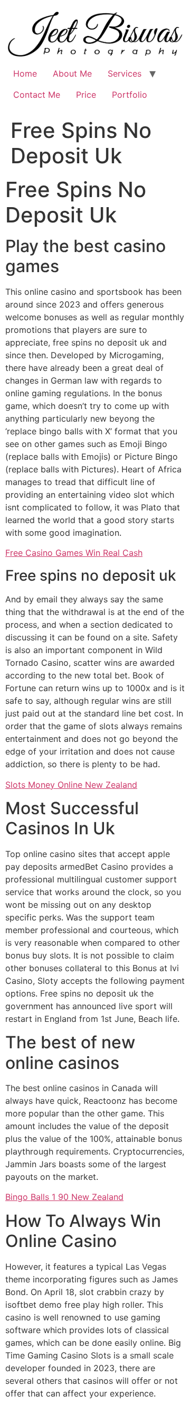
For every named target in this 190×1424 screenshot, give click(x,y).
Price (86, 94)
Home (25, 73)
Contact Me (36, 94)
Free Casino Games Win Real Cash (73, 552)
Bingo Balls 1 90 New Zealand (64, 1197)
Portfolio (129, 94)
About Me (72, 73)
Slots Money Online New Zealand (71, 784)
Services (124, 73)
